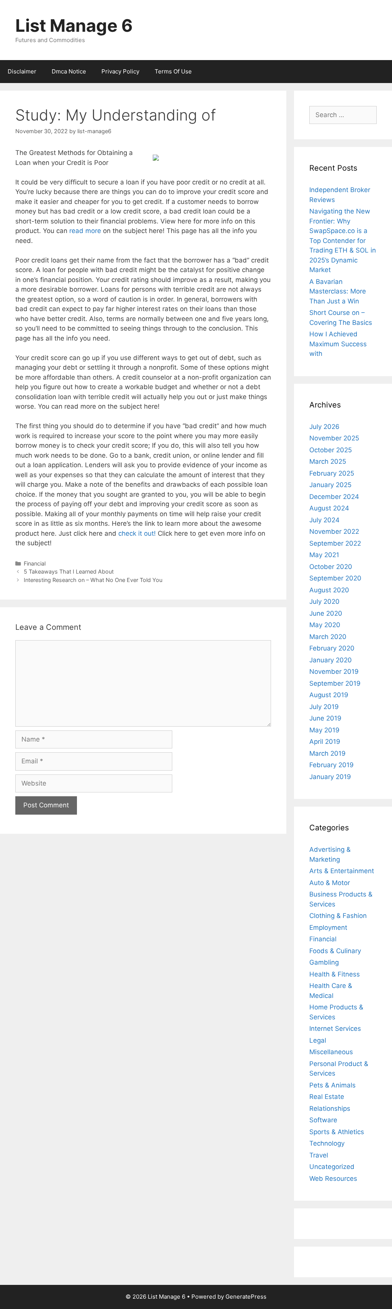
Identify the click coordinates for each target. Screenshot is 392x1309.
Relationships (329, 1108)
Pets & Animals (332, 1085)
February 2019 (331, 765)
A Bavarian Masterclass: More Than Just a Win (337, 291)
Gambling (324, 962)
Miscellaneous (331, 1052)
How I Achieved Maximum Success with (338, 343)
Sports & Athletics (336, 1132)
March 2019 (327, 753)
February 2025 (331, 473)
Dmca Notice (69, 71)
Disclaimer (22, 71)
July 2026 (324, 426)
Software (323, 1120)
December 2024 (334, 496)
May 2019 (324, 730)
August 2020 (329, 590)
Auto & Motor (329, 883)
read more (85, 231)
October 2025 (330, 450)
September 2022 (335, 543)
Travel (318, 1155)
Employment (328, 927)
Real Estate (326, 1096)
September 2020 (335, 578)
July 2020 (324, 601)
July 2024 (324, 520)
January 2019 (330, 777)
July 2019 (324, 707)
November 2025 (334, 438)
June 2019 (325, 718)
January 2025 (330, 485)
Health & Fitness (334, 974)
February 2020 (331, 648)
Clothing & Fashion (338, 915)
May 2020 (324, 625)
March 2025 (327, 461)
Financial (35, 563)
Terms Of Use (173, 71)
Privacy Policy (120, 71)
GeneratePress (245, 1296)
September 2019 (335, 683)
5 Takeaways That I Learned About (69, 571)
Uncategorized (331, 1166)
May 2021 (324, 555)
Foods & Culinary (335, 951)
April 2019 (324, 741)
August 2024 (329, 508)
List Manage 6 (74, 25)
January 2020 (330, 660)
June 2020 (325, 613)
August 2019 (328, 695)
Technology (327, 1143)
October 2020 (330, 567)
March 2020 (327, 637)
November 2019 (334, 671)
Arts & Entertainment (341, 871)
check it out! (137, 533)
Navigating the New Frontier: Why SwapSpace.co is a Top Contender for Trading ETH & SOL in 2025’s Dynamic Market (342, 240)
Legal (317, 1040)
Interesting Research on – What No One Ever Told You (93, 580)
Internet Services (335, 1028)
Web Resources (333, 1178)
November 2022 (334, 531)
